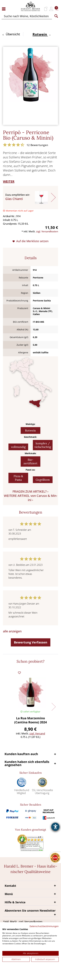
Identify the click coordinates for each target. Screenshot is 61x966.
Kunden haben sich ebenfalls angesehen (27, 763)
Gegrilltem (43, 480)
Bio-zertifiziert (30, 461)
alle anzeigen (12, 631)
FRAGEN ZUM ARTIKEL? (30, 491)
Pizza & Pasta (18, 478)
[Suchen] (56, 16)
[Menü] (4, 9)
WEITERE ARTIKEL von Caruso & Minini (30, 498)
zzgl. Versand (37, 733)
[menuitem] (4, 9)
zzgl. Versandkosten (47, 231)
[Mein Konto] (51, 9)
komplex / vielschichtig (42, 445)
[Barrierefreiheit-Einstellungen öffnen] (55, 827)
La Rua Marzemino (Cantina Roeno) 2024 (30, 720)
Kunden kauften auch (21, 754)
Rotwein (30, 430)
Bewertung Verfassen (30, 642)
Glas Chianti (14, 199)
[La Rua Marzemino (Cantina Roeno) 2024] (30, 692)
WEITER (8, 181)
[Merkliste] (46, 9)
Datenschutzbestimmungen (44, 926)
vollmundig (18, 447)
